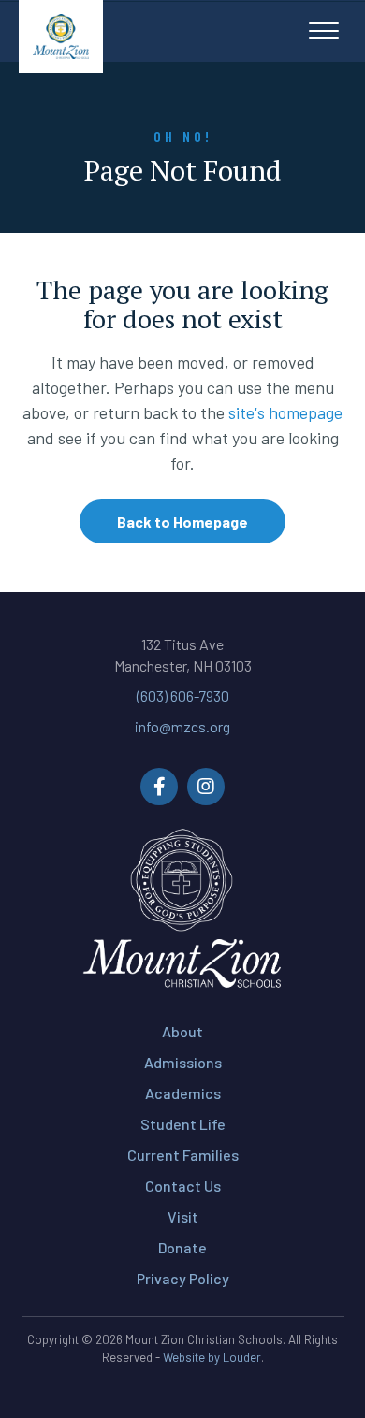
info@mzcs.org (182, 726)
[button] (324, 31)
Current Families (183, 1155)
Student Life (183, 1124)
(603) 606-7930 (183, 695)
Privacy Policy (183, 1278)
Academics (183, 1093)
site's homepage (285, 412)
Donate (182, 1247)
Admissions (183, 1062)
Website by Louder (212, 1357)
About (182, 1031)
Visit (183, 1216)
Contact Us (183, 1185)
